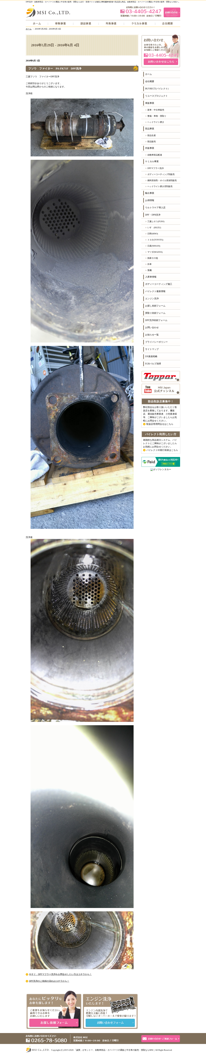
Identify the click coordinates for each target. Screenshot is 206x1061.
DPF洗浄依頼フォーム (156, 320)
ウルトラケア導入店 (155, 207)
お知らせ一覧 (152, 335)
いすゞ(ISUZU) (154, 227)
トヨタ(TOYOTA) (155, 240)
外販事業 (149, 148)
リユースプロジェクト (156, 96)
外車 (149, 264)
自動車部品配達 (154, 155)
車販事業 (149, 103)
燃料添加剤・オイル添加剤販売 (162, 180)
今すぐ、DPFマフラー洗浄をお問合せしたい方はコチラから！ (60, 974)
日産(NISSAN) (153, 246)
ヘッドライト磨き (155, 122)
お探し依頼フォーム (155, 306)
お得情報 (149, 200)
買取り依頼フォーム (155, 313)
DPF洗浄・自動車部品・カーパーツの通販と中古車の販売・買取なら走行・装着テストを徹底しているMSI (68, 2)
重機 (149, 270)
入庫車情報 (150, 277)
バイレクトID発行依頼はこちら (162, 450)
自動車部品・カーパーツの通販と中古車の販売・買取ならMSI (124, 1050)
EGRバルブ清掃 (153, 363)
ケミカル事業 (152, 161)
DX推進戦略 (151, 356)
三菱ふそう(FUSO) (155, 221)
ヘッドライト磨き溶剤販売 (160, 186)
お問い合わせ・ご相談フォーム (160, 1038)
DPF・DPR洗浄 (152, 215)
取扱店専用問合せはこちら (159, 424)
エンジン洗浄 (152, 298)
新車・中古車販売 (155, 110)
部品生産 (151, 135)
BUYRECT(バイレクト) (157, 88)
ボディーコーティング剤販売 (161, 174)
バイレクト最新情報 (155, 291)
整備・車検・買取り (156, 116)
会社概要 (149, 81)
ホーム (148, 74)
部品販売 (151, 141)
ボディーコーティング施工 (158, 284)
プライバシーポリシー (156, 342)
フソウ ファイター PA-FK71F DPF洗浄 (54, 68)
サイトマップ (152, 349)
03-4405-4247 (141, 11)
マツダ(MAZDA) (155, 252)
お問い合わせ (152, 327)
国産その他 (152, 258)
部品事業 (149, 128)
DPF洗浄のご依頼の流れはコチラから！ (49, 981)
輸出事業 (149, 193)
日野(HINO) (152, 233)
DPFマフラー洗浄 (155, 168)
